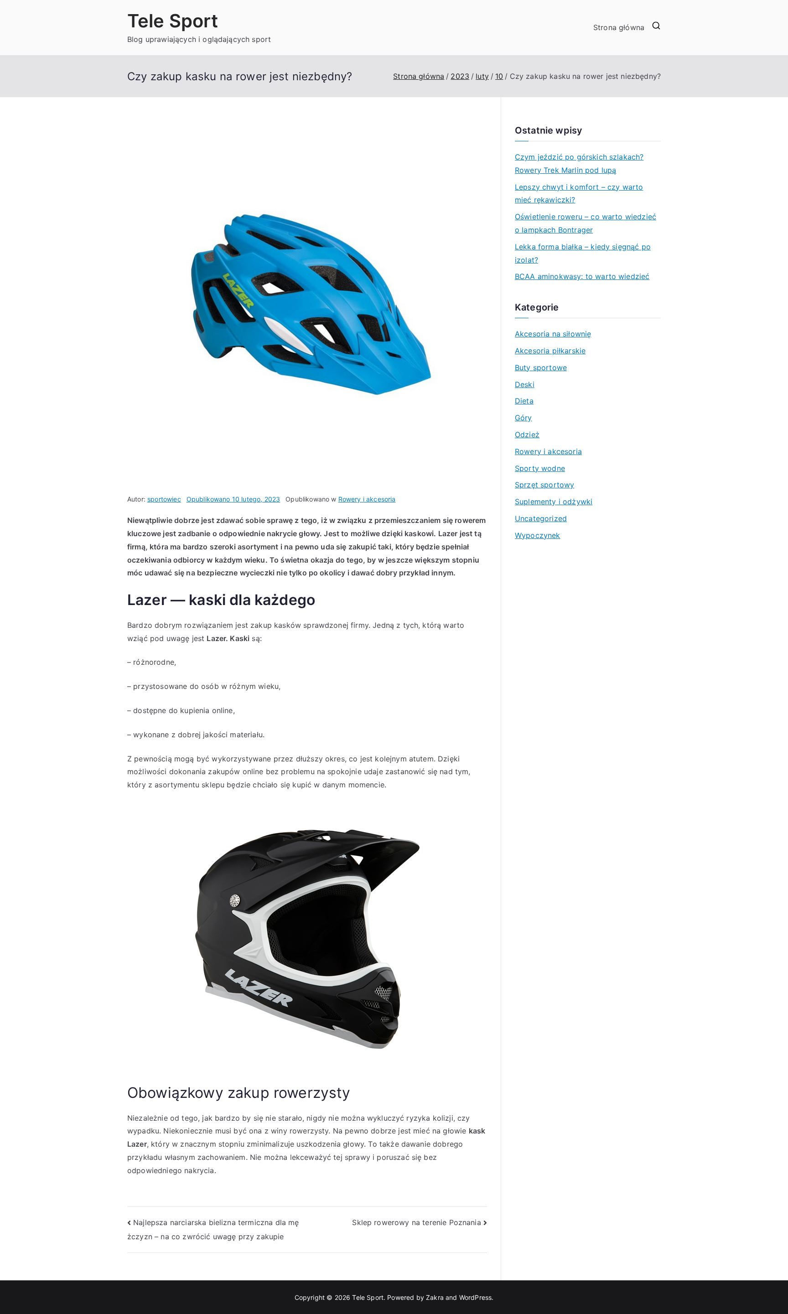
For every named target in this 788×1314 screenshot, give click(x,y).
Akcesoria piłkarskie (550, 350)
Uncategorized (541, 518)
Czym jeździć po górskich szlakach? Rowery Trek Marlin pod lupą (579, 163)
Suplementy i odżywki (553, 501)
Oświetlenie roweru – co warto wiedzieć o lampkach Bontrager (585, 223)
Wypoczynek (537, 535)
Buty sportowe (541, 367)
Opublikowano (233, 499)
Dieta (524, 400)
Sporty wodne (540, 468)
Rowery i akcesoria (367, 499)
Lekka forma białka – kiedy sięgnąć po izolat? (583, 253)
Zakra (435, 1297)
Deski (524, 384)
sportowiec (164, 499)
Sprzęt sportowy (544, 484)
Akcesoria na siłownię (553, 333)
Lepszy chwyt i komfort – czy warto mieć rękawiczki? (579, 193)
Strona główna (618, 27)
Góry (523, 417)
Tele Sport (172, 21)
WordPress (475, 1297)
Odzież (527, 434)
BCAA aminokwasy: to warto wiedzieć (582, 276)
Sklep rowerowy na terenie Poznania (416, 1222)
